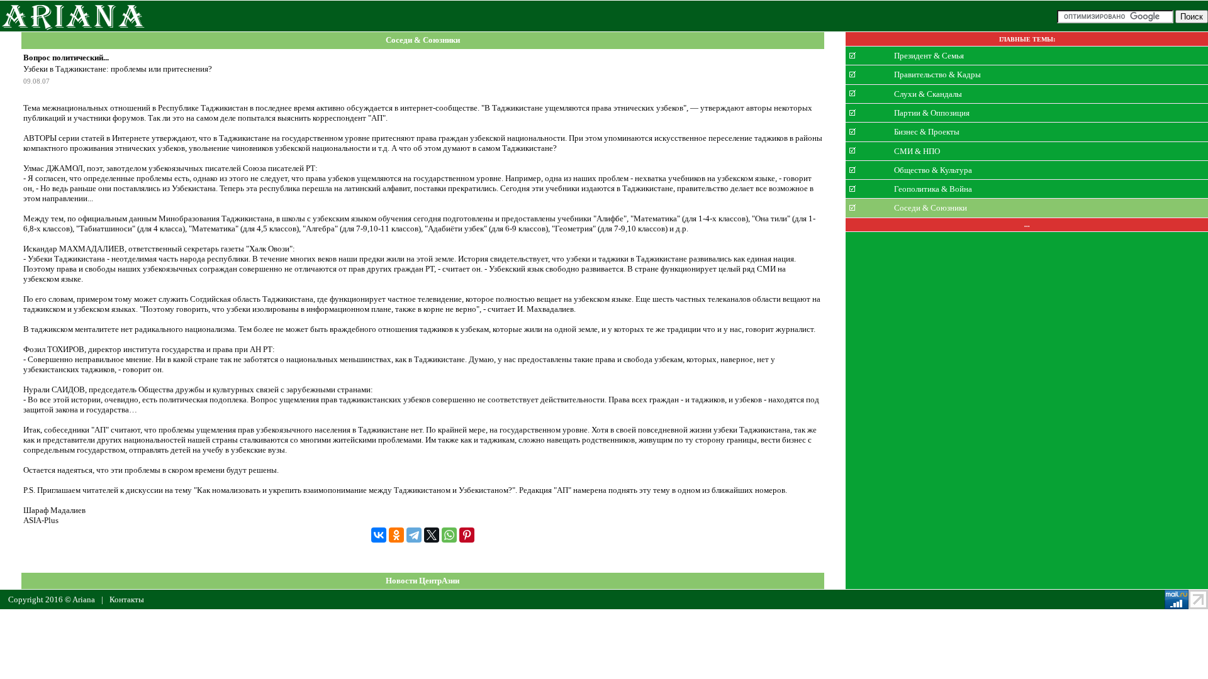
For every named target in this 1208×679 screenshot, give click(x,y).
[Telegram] (414, 535)
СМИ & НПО (917, 150)
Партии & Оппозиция (932, 113)
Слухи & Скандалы (928, 93)
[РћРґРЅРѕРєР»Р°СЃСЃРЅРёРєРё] (396, 535)
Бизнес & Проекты (926, 131)
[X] (431, 535)
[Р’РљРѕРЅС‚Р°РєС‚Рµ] (378, 535)
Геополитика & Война (933, 189)
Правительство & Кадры (937, 74)
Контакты (126, 599)
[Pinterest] (466, 535)
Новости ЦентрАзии (422, 580)
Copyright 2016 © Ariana (51, 599)
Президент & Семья (929, 55)
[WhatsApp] (449, 535)
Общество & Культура (933, 170)
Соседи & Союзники (423, 40)
